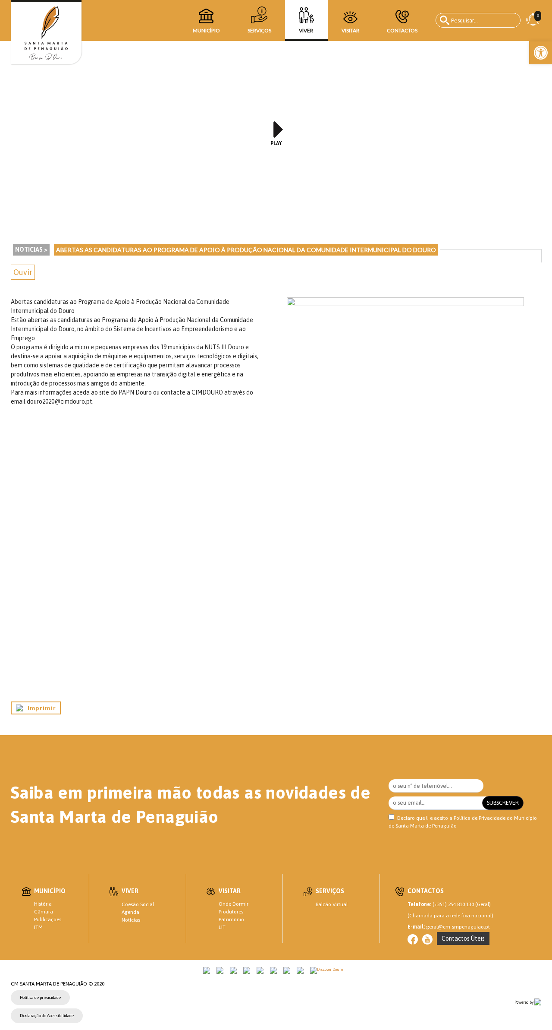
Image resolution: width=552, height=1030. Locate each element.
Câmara (43, 912)
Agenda (130, 912)
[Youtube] (427, 939)
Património (231, 919)
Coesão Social (138, 904)
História (43, 904)
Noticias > (31, 249)
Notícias (131, 920)
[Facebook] (413, 939)
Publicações (47, 919)
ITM (38, 927)
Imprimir (39, 708)
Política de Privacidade (479, 818)
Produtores (231, 912)
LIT (222, 927)
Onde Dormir (233, 904)
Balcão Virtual (332, 904)
